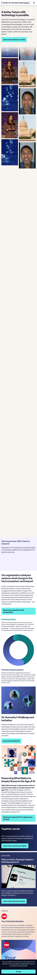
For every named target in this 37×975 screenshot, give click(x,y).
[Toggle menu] (34, 3)
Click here (25, 964)
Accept (18, 971)
